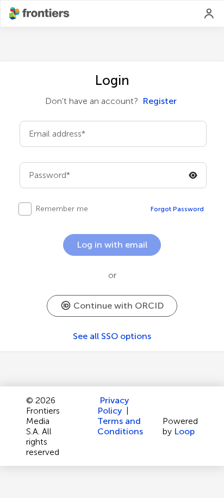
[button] (112, 306)
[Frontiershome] (40, 13)
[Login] (209, 13)
